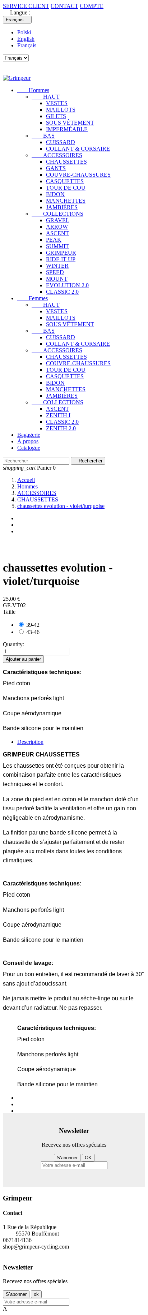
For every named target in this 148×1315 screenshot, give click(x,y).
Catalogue (28, 448)
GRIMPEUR (61, 253)
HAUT (46, 97)
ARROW (57, 227)
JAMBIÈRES (62, 207)
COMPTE (91, 6)
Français (26, 45)
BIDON (55, 194)
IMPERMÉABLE (67, 129)
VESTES (57, 103)
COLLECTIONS (57, 214)
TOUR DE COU (65, 188)
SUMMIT (57, 246)
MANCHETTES (65, 201)
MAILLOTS (60, 110)
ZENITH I (58, 415)
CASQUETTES (65, 181)
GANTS (56, 168)
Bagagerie (28, 435)
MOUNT (57, 279)
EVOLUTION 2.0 (67, 285)
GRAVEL (57, 220)
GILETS (56, 116)
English (25, 39)
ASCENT (57, 233)
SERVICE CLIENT (26, 6)
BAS (43, 136)
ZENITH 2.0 (61, 428)
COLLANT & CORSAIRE (78, 149)
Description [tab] (30, 742)
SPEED (55, 272)
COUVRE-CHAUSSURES (78, 175)
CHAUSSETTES (66, 162)
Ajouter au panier (23, 659)
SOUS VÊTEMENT (70, 123)
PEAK (53, 240)
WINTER (57, 266)
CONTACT (64, 6)
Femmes (32, 298)
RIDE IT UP (60, 259)
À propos (27, 441)
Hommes (33, 90)
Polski (24, 32)
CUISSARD (60, 142)
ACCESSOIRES (57, 155)
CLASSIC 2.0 (62, 292)
